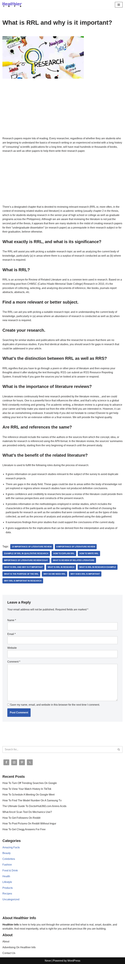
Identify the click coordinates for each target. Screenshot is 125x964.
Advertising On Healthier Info (19, 947)
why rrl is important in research (23, 581)
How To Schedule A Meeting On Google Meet (28, 794)
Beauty (6, 853)
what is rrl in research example (97, 567)
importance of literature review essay (26, 560)
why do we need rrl (54, 574)
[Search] (119, 749)
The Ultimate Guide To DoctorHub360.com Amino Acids (34, 806)
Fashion (7, 864)
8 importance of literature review (75, 547)
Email (11, 634)
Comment (13, 661)
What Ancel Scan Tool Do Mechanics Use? (27, 812)
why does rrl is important (85, 574)
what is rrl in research (61, 567)
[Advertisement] (62, 112)
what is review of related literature (73, 560)
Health (6, 876)
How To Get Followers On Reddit (21, 817)
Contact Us (8, 953)
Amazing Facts (11, 847)
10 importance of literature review (32, 547)
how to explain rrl (64, 553)
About (5, 941)
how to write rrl (88, 553)
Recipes (7, 893)
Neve (48, 960)
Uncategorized (10, 899)
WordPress (73, 960)
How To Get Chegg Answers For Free (24, 829)
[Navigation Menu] (119, 4)
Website (12, 647)
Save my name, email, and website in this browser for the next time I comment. (55, 704)
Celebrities (8, 859)
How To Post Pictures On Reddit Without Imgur (29, 823)
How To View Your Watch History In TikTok (26, 789)
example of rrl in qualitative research (26, 553)
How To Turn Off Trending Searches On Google (29, 783)
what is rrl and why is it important (23, 567)
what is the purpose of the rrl (21, 574)
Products (7, 887)
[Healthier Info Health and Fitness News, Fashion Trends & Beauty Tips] (12, 4)
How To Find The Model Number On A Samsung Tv (32, 800)
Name (11, 620)
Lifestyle (7, 882)
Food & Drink (10, 870)
